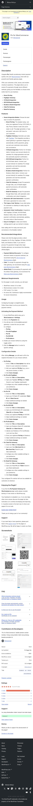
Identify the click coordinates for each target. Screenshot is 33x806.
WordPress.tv (6, 764)
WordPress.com (7, 769)
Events (19, 759)
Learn (3, 756)
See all (29, 704)
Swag (19, 764)
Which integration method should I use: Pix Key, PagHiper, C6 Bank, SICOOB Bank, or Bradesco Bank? (11, 597)
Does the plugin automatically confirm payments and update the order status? (13, 604)
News (3, 746)
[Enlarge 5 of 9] (14, 580)
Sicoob (29, 670)
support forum (12, 524)
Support (5, 65)
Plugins (19, 748)
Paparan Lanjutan (6, 678)
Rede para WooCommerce (11, 274)
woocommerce (27, 673)
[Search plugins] (17, 17)
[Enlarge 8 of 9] (29, 570)
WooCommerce (16, 76)
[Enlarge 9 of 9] (29, 576)
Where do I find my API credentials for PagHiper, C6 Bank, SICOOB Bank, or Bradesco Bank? (11, 621)
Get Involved (21, 756)
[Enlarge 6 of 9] (29, 535)
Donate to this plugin (7, 733)
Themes (19, 746)
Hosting (4, 748)
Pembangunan (7, 61)
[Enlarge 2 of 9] (14, 546)
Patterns (19, 751)
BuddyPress (6, 778)
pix (25, 670)
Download (5, 43)
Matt (4, 772)
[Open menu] (30, 2)
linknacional (16, 37)
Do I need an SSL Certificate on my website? (9, 615)
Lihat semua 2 (28, 667)
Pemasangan (6, 57)
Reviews (5, 53)
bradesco (21, 670)
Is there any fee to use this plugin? (11, 610)
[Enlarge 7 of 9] (29, 551)
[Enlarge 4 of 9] (14, 562)
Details (5, 49)
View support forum (7, 719)
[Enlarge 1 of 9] (14, 535)
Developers (5, 762)
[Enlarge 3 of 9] (14, 554)
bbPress (5, 775)
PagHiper (11, 138)
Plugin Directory (6, 7)
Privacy (4, 751)
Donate (20, 762)
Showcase (20, 743)
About (3, 743)
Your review (5, 704)
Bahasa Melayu (9, 785)
